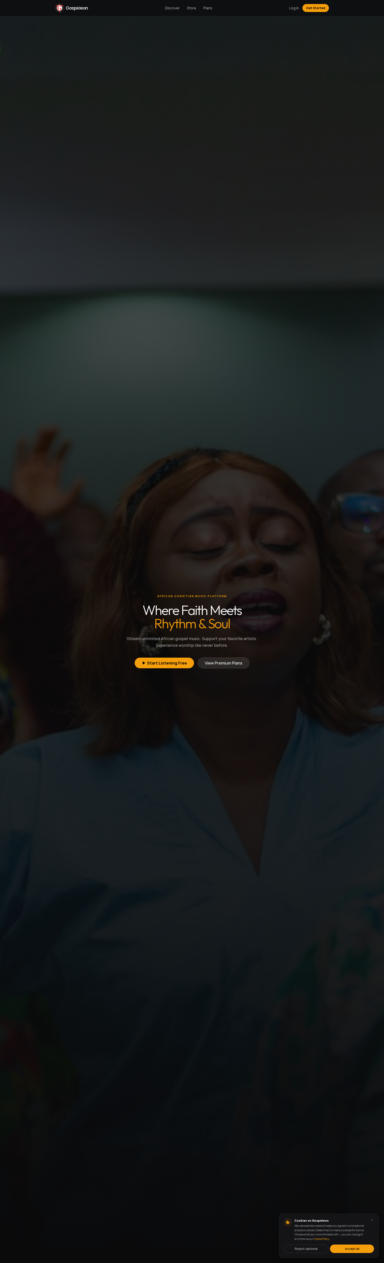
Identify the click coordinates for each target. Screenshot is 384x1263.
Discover (172, 8)
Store (191, 8)
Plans (207, 8)
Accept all (352, 1249)
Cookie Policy (321, 1239)
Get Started (315, 8)
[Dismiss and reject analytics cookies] (372, 1220)
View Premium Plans (223, 663)
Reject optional (306, 1249)
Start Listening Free (167, 663)
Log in (294, 8)
